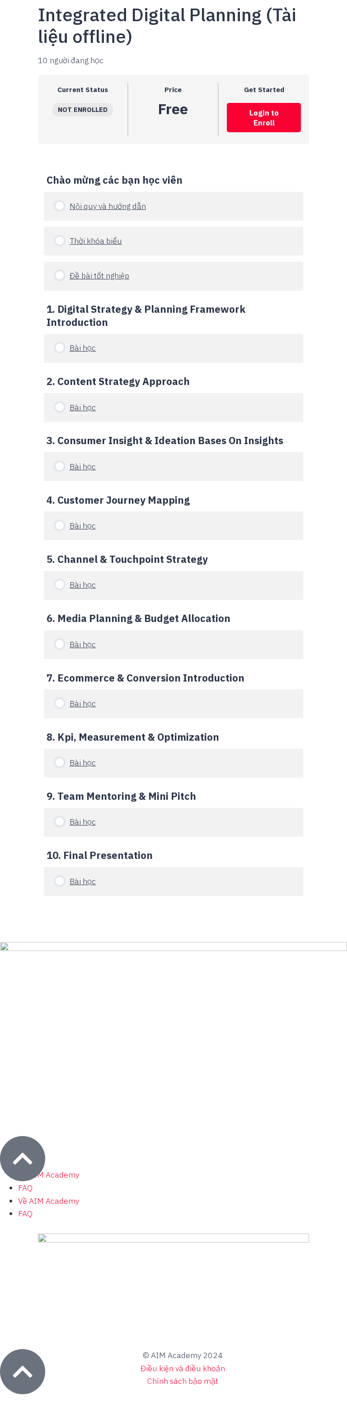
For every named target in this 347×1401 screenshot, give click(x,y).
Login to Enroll (264, 118)
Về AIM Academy (48, 1174)
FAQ (25, 1188)
